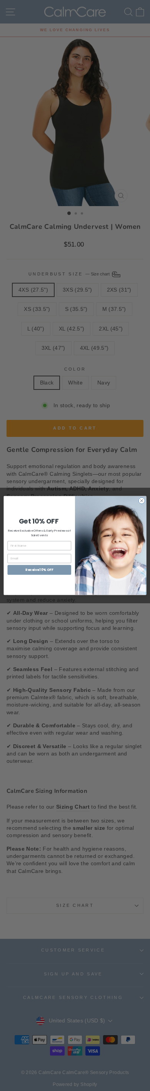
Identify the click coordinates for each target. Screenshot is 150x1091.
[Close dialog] (141, 500)
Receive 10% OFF (39, 569)
